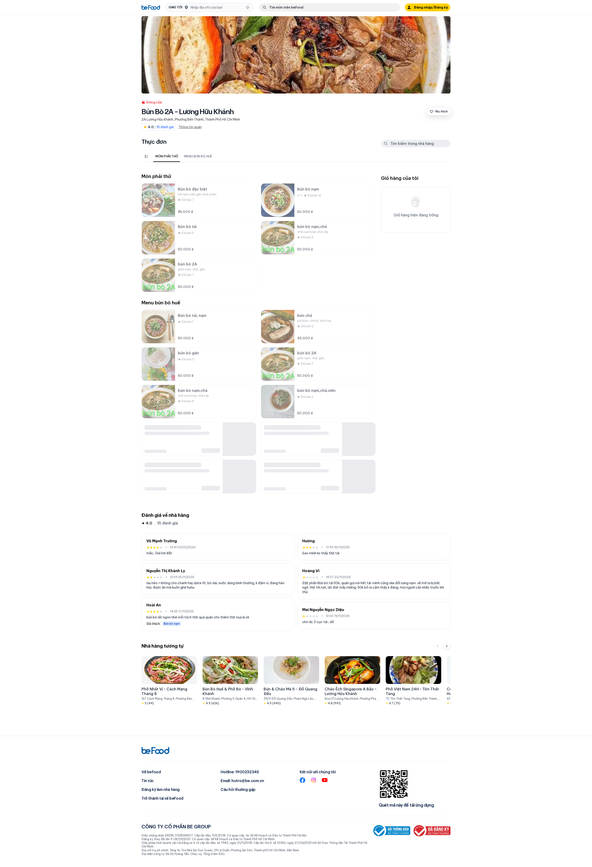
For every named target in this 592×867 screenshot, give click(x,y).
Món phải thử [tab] (166, 156)
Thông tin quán (190, 127)
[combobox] (217, 7)
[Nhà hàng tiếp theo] (446, 646)
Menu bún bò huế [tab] (198, 156)
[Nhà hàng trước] (437, 646)
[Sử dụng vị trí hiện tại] (247, 7)
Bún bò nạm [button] (172, 624)
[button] (209, 7)
